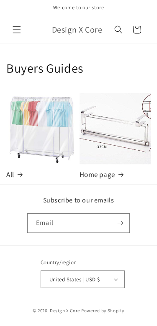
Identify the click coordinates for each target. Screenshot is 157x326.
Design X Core (65, 310)
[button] (17, 29)
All (10, 174)
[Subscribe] (120, 223)
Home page (97, 174)
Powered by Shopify (102, 310)
